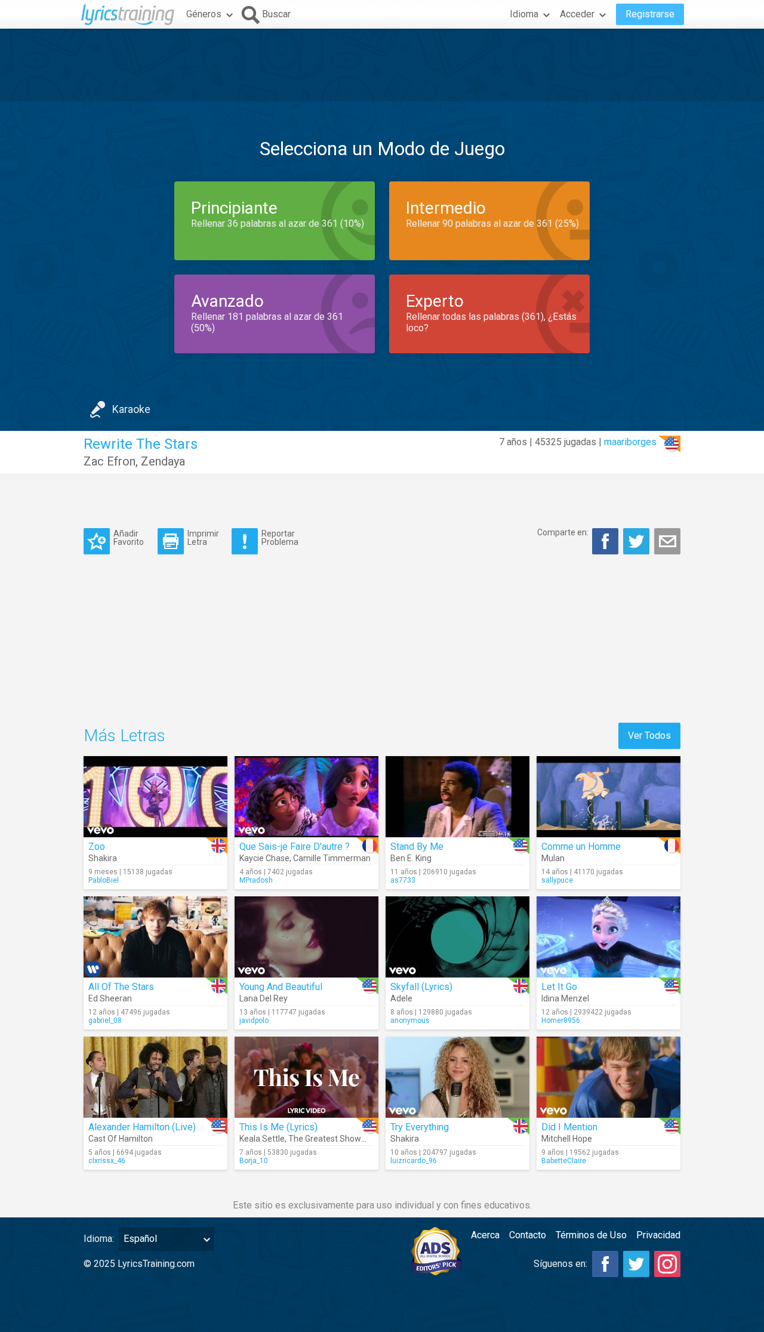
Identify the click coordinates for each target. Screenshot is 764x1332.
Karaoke (131, 409)
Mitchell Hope (566, 1138)
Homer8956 (560, 1020)
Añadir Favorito (128, 537)
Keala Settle (262, 1138)
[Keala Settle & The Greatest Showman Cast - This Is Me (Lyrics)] (306, 1077)
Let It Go (559, 986)
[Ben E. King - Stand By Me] (457, 796)
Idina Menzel (565, 998)
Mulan (553, 858)
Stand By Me (416, 846)
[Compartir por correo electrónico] (667, 541)
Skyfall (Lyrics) (421, 986)
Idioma (524, 14)
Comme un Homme (581, 846)
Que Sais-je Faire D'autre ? (294, 846)
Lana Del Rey (263, 998)
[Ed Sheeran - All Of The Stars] (155, 937)
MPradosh (256, 880)
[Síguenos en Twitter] (636, 1264)
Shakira (102, 858)
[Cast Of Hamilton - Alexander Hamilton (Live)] (155, 1077)
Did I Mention (569, 1127)
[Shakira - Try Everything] (457, 1077)
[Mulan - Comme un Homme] (608, 796)
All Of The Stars (121, 986)
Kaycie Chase (264, 858)
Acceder (577, 14)
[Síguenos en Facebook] (605, 1264)
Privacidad (658, 1235)
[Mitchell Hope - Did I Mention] (608, 1077)
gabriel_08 (105, 1020)
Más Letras (124, 735)
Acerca (485, 1235)
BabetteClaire (563, 1161)
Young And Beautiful (280, 986)
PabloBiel (103, 880)
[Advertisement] (382, 65)
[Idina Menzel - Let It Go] (608, 937)
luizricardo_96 (413, 1161)
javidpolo (254, 1020)
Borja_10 (253, 1161)
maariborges (630, 442)
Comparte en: (563, 532)
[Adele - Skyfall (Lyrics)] (457, 937)
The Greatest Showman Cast (343, 1138)
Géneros (203, 14)
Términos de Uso (591, 1235)
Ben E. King (411, 858)
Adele (401, 998)
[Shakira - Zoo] (155, 796)
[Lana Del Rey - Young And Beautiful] (306, 937)
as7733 (402, 880)
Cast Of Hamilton (120, 1138)
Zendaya (163, 461)
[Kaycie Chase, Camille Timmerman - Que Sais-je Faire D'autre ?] (306, 796)
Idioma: (99, 1238)
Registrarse (650, 14)
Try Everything (419, 1127)
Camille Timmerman (332, 858)
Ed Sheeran (110, 998)
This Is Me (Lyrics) (278, 1127)
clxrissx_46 (106, 1161)
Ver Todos (649, 735)
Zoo (96, 846)
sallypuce (557, 880)
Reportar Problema (279, 537)
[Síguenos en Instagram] (667, 1264)
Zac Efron (109, 461)
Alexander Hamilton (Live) (142, 1127)
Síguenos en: (560, 1263)
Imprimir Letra (203, 537)
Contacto (527, 1235)
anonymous (410, 1020)
